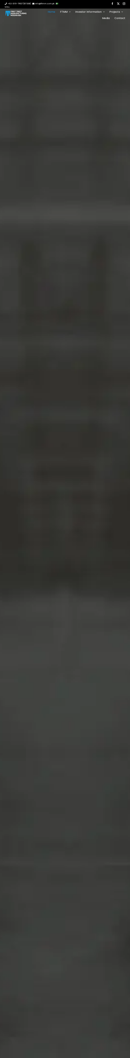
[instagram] (124, 3)
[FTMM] (16, 12)
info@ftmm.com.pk (45, 3)
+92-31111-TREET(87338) (19, 3)
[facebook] (112, 3)
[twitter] (118, 3)
